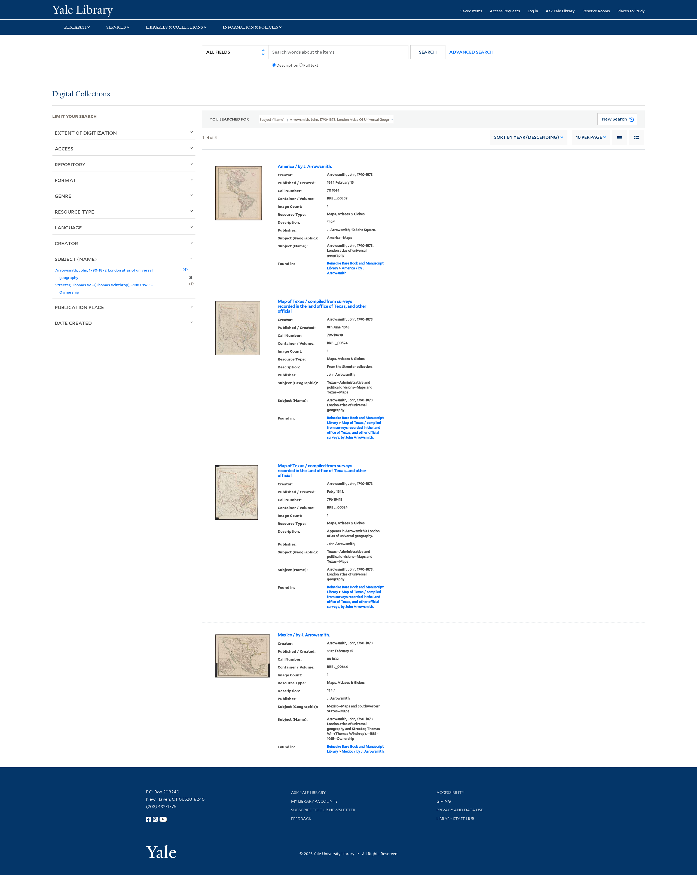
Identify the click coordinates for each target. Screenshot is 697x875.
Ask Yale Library (560, 10)
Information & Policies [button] (250, 27)
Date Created (73, 323)
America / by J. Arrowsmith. (305, 166)
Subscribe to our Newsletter (323, 810)
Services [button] (116, 27)
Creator (66, 243)
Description (287, 65)
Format (65, 180)
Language (68, 227)
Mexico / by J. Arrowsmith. (304, 635)
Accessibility (450, 792)
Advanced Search (471, 52)
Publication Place (79, 307)
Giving (443, 801)
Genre (63, 196)
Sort (526, 137)
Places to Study (631, 10)
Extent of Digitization (86, 133)
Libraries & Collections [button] (174, 27)
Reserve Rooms (596, 10)
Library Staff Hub (455, 819)
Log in (533, 10)
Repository (70, 164)
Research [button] (75, 27)
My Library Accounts (314, 801)
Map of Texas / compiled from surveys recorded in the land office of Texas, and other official (322, 306)
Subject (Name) (76, 259)
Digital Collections (81, 94)
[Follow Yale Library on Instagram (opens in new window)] (155, 819)
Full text (310, 65)
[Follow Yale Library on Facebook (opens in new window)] (148, 819)
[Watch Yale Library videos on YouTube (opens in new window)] (163, 819)
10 (589, 137)
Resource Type (74, 211)
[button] (427, 52)
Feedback (301, 819)
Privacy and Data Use (459, 810)
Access (64, 148)
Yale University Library (96, 10)
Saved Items (471, 10)
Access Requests (505, 10)
